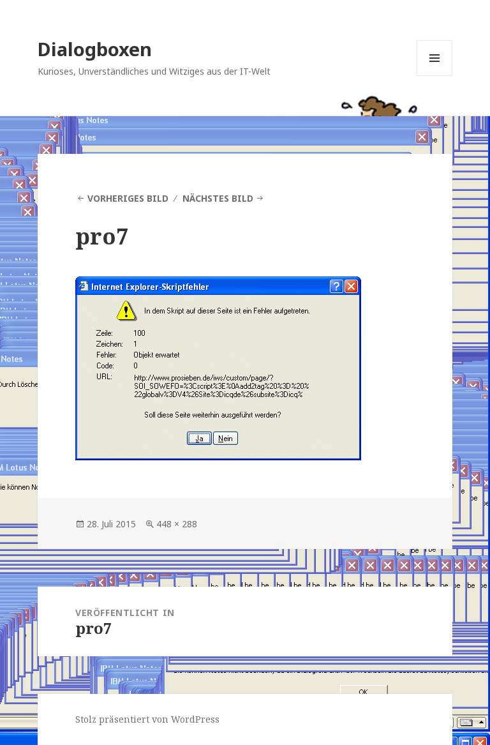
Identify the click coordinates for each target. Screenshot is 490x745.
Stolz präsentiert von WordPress (147, 719)
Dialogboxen (95, 48)
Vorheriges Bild (127, 198)
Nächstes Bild (217, 198)
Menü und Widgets (434, 75)
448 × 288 (176, 524)
